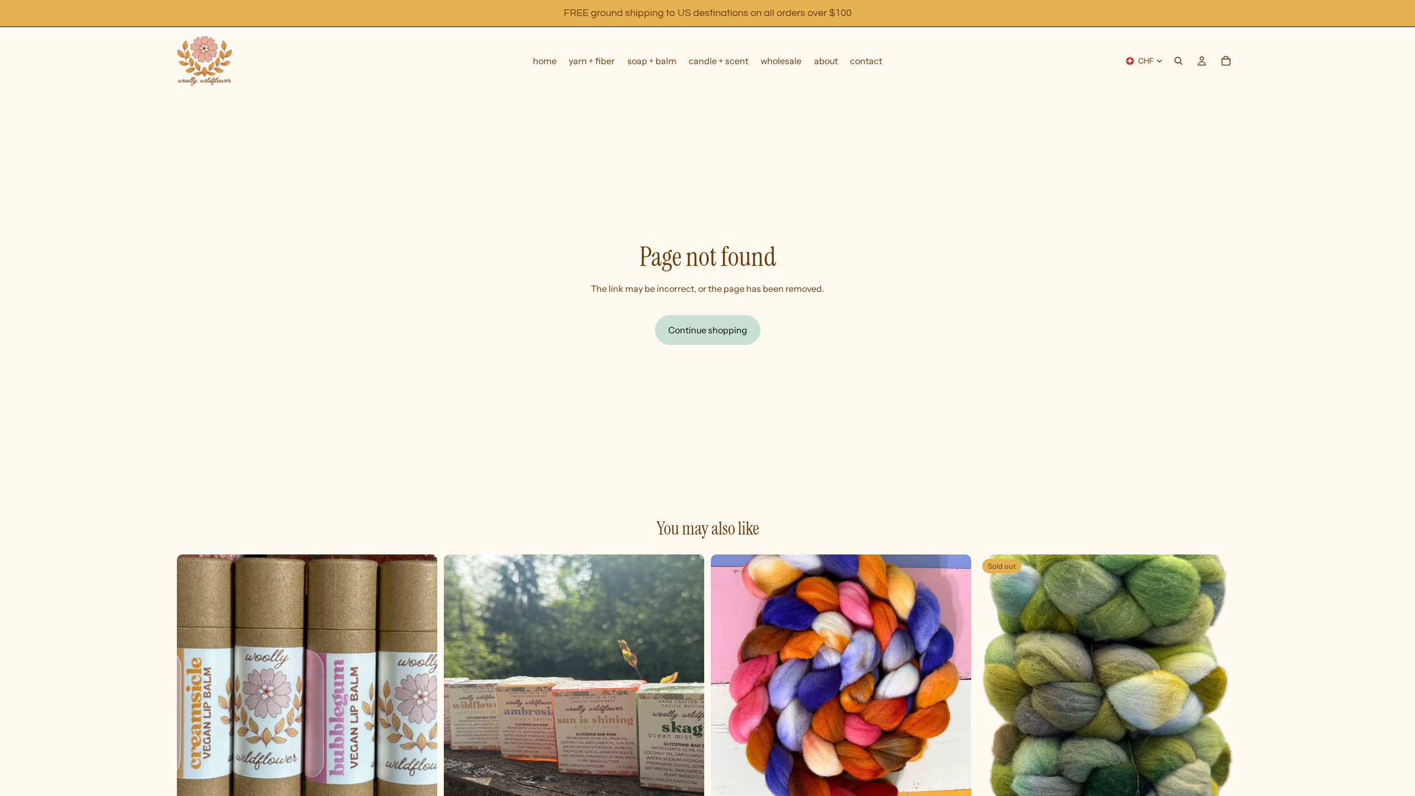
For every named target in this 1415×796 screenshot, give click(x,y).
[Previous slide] (460, 684)
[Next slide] (687, 684)
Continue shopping (707, 330)
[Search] (1178, 61)
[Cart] (1226, 61)
